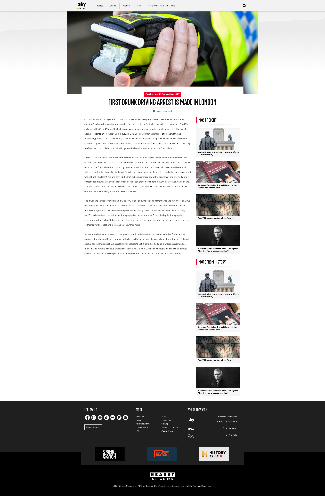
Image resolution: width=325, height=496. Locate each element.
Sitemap (164, 424)
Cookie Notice (142, 427)
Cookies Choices (93, 427)
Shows (113, 5)
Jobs (163, 417)
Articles (99, 5)
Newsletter (140, 420)
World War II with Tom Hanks (161, 5)
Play (139, 5)
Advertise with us (143, 424)
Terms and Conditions (202, 486)
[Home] (82, 5)
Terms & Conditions (169, 427)
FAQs (138, 431)
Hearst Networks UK (128, 486)
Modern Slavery (167, 431)
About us (140, 417)
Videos (126, 5)
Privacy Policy (166, 420)
